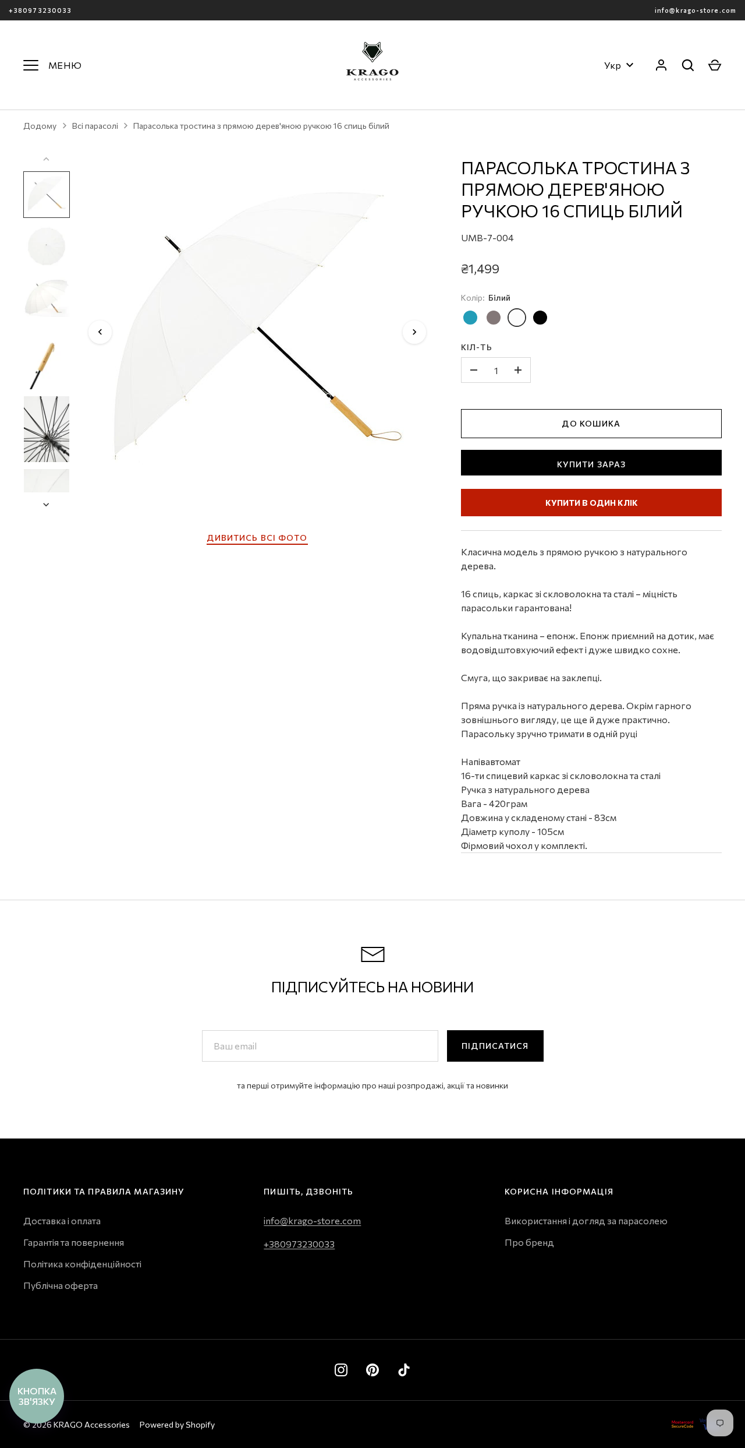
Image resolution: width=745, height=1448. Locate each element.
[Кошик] (715, 65)
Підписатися (495, 1046)
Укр (612, 65)
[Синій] (470, 317)
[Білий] (517, 317)
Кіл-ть (476, 347)
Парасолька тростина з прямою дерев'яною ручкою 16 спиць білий (261, 126)
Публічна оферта (60, 1285)
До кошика (591, 423)
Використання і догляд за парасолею (586, 1220)
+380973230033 (40, 10)
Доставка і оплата (62, 1220)
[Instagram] (341, 1370)
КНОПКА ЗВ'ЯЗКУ (36, 1396)
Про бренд (529, 1242)
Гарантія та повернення (73, 1242)
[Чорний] (540, 317)
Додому (39, 126)
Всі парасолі (95, 126)
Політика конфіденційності (82, 1263)
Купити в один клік (591, 503)
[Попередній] (100, 332)
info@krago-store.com (695, 10)
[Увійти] (661, 65)
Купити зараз (591, 464)
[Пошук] (688, 65)
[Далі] (414, 332)
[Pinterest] (372, 1370)
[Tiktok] (404, 1370)
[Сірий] (493, 317)
